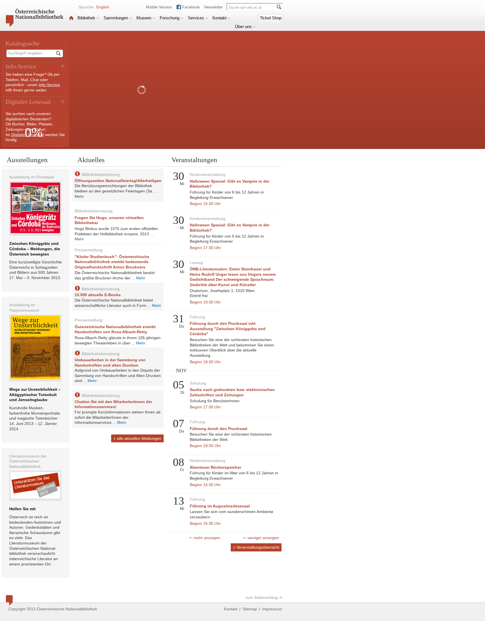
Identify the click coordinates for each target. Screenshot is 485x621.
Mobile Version (159, 7)
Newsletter (213, 7)
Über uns (243, 26)
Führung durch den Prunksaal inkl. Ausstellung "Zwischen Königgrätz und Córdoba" (228, 328)
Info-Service (49, 84)
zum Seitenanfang (261, 597)
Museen (143, 17)
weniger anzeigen (263, 537)
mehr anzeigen (207, 537)
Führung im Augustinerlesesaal (220, 506)
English (102, 7)
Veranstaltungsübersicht (258, 547)
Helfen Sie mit (22, 509)
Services (196, 17)
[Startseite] (71, 17)
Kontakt (219, 17)
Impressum (272, 609)
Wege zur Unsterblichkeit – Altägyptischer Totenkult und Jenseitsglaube (35, 394)
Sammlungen (116, 17)
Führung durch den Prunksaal (218, 428)
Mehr (79, 196)
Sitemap (249, 609)
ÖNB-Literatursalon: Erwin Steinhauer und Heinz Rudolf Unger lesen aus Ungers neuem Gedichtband (233, 277)
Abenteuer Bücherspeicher (215, 467)
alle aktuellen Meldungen (139, 438)
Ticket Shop (271, 17)
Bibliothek (86, 17)
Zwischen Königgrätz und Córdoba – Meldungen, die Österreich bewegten (34, 248)
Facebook (191, 7)
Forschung (169, 17)
